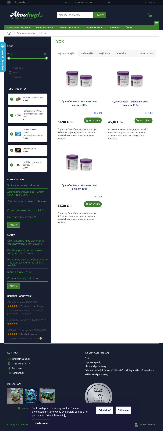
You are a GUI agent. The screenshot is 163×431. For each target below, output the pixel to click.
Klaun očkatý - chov (19, 271)
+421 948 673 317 (21, 363)
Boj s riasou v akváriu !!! (22, 216)
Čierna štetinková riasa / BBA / (26, 210)
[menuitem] (18, 27)
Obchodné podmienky (95, 366)
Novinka (17, 77)
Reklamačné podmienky (96, 374)
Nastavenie (41, 423)
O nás (66, 2)
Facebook (17, 368)
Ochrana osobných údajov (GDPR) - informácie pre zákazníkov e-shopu (119, 370)
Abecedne (121, 53)
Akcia (15, 72)
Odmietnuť (105, 410)
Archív (14, 224)
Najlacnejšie (87, 53)
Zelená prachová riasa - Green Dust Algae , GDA (25, 193)
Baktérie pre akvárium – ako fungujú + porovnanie (24, 251)
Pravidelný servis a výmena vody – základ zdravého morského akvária (27, 262)
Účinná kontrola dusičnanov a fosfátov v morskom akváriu (25, 242)
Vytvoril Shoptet (148, 424)
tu (65, 415)
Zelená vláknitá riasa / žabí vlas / (26, 202)
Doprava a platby (84, 2)
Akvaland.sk (18, 373)
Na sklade (18, 68)
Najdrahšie (104, 53)
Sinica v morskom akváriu (23, 185)
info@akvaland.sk (21, 359)
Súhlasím (123, 410)
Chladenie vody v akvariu (22, 278)
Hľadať (100, 15)
